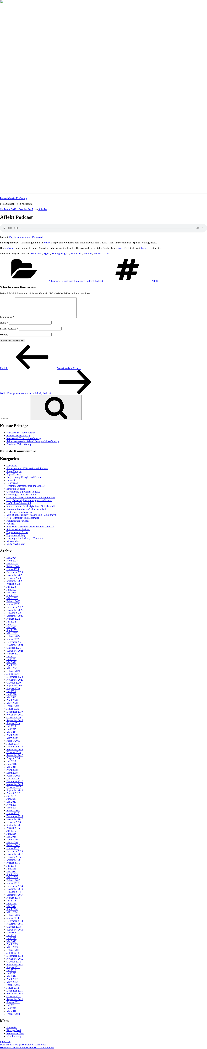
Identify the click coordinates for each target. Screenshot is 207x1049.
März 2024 (12, 563)
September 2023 (14, 581)
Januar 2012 (12, 987)
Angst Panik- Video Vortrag (20, 432)
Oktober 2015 (13, 857)
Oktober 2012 (13, 961)
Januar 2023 (12, 604)
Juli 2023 (11, 586)
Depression (12, 483)
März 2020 (12, 703)
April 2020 (12, 700)
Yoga (120, 248)
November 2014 (14, 889)
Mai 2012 (11, 976)
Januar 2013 (12, 952)
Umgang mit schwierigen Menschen (24, 538)
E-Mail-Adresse (9, 328)
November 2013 (14, 923)
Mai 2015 (11, 871)
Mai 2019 (11, 732)
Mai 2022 (11, 627)
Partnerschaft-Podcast (17, 520)
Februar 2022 (13, 636)
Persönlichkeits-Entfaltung (13, 198)
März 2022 (12, 633)
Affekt (46, 242)
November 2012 (14, 958)
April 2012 (12, 979)
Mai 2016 (11, 836)
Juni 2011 (11, 1008)
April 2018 (12, 769)
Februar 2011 (13, 1014)
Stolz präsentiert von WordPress (29, 1044)
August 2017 (13, 793)
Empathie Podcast (15, 488)
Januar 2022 (12, 639)
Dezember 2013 (14, 921)
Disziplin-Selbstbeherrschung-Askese (25, 485)
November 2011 (14, 993)
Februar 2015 (13, 880)
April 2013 (12, 944)
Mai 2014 (11, 906)
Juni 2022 (11, 624)
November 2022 (14, 610)
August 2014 (13, 897)
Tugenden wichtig (15, 535)
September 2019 (14, 720)
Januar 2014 (12, 918)
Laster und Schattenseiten (19, 512)
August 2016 (13, 828)
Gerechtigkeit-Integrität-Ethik (21, 494)
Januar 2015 (12, 883)
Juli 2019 (11, 726)
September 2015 (14, 860)
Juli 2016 (11, 830)
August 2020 (13, 688)
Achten (97, 253)
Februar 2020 (13, 705)
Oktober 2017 (13, 787)
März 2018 (12, 772)
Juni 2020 (11, 694)
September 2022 (14, 615)
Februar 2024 (13, 566)
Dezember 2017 (14, 781)
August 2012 (13, 967)
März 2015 (12, 877)
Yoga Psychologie (15, 544)
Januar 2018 (12, 778)
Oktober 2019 (13, 717)
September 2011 (14, 999)
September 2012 (14, 964)
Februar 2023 (13, 601)
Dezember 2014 (14, 886)
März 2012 (12, 982)
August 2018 (13, 758)
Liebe (144, 248)
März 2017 (12, 807)
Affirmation (36, 253)
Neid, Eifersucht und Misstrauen (22, 517)
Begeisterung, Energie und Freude (23, 477)
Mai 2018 (11, 767)
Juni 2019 (11, 729)
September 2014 (14, 894)
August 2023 (13, 583)
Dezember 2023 (14, 572)
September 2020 (14, 685)
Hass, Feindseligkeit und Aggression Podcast (29, 500)
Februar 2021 (13, 671)
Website (4, 334)
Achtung (87, 253)
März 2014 (12, 912)
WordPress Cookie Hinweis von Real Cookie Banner (27, 1047)
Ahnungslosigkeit (60, 253)
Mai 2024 (11, 557)
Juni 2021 (11, 659)
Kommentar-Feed (15, 1033)
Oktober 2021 (13, 647)
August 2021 (13, 653)
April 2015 (12, 874)
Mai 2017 (11, 801)
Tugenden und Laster (17, 532)
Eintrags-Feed (13, 1030)
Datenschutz (6, 1044)
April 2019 (12, 735)
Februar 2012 (13, 984)
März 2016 (12, 842)
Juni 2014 (11, 903)
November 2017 (14, 784)
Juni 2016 (11, 833)
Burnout (10, 480)
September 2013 (14, 929)
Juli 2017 (11, 796)
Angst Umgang (14, 471)
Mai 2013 (11, 941)
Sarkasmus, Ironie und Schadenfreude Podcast (30, 526)
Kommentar (7, 317)
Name (4, 322)
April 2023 (12, 595)
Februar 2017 (13, 810)
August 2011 (13, 1002)
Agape (46, 253)
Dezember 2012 (14, 955)
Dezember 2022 (14, 607)
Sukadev (42, 209)
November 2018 (14, 749)
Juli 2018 (11, 761)
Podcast (99, 281)
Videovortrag (13, 541)
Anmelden (11, 1027)
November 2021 (14, 644)
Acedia (105, 253)
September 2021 (14, 650)
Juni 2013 (11, 938)
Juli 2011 (11, 1005)
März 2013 (12, 947)
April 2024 (12, 560)
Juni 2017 (11, 798)
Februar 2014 (13, 915)
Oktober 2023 (13, 578)
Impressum (5, 1041)
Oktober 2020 (13, 682)
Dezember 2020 (14, 676)
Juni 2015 (11, 868)
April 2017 (12, 804)
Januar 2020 (12, 708)
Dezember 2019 (14, 711)
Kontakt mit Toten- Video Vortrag (23, 438)
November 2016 (14, 819)
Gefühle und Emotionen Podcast (77, 281)
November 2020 (14, 679)
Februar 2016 (13, 845)
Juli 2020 (11, 691)
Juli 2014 (11, 900)
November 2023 (14, 575)
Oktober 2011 (13, 996)
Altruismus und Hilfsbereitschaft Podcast (27, 468)
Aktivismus (76, 253)
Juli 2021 (11, 656)
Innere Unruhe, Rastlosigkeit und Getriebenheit (30, 506)
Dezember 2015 (14, 851)
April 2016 (12, 839)
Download (37, 237)
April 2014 (12, 909)
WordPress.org (14, 1036)
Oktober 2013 (13, 926)
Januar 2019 (12, 743)
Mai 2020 (11, 697)
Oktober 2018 (13, 752)
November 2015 (14, 854)
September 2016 (14, 825)
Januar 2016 (12, 848)
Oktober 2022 (13, 613)
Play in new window (19, 237)
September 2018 (14, 755)
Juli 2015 (11, 865)
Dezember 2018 (14, 746)
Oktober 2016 (13, 822)
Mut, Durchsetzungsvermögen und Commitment (31, 515)
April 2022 (12, 630)
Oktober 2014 (13, 891)
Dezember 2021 (14, 642)
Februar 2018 (13, 775)
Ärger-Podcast (13, 474)
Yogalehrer (10, 248)
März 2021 (12, 668)
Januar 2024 (12, 569)
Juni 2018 (11, 764)
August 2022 (13, 618)
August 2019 (13, 723)
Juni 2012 (11, 973)
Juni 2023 (11, 589)
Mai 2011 (11, 1011)
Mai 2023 (11, 592)
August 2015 (13, 862)
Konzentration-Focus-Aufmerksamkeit (26, 509)
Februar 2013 (13, 950)
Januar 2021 (12, 674)
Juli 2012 (11, 970)
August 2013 (13, 932)
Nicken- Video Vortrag (18, 435)
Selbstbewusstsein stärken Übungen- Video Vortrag (32, 441)
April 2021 (12, 665)
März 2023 (12, 598)
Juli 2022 (11, 621)
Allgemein (54, 281)
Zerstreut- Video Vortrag (18, 444)
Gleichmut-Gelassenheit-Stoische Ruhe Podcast (30, 497)
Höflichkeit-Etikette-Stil (18, 503)
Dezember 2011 (14, 990)
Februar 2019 (13, 740)
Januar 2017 (12, 813)
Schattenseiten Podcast (18, 529)
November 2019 (14, 714)
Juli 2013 (11, 935)
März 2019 (12, 737)
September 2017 (14, 790)
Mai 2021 (11, 662)
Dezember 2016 (14, 816)
